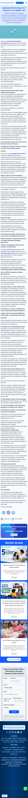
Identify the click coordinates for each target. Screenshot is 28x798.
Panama (7, 740)
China (2, 740)
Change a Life (13, 754)
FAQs (13, 752)
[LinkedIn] (15, 732)
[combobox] (4, 701)
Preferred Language (9, 705)
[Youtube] (18, 732)
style (13, 332)
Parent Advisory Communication (13, 762)
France (16, 742)
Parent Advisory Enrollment (18, 760)
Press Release (7, 749)
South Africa (6, 742)
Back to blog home (14, 659)
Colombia (19, 738)
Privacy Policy (15, 717)
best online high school (8, 253)
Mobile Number (17, 698)
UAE (3, 738)
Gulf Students (23, 740)
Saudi (24, 738)
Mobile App (5, 747)
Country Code (8, 698)
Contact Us (5, 757)
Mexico (10, 738)
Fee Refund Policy (20, 752)
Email (5, 691)
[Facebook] (7, 732)
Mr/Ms (6, 678)
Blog (18, 747)
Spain (11, 740)
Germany (22, 742)
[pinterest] (21, 732)
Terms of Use (20, 717)
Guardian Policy (5, 760)
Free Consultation (6, 752)
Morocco (16, 740)
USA (6, 738)
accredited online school (17, 153)
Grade (6, 685)
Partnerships (12, 747)
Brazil (14, 738)
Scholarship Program (18, 749)
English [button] (4, 795)
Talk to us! (14, 534)
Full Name (13, 678)
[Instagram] (10, 732)
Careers (23, 747)
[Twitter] (13, 732)
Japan (12, 742)
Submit (14, 712)
